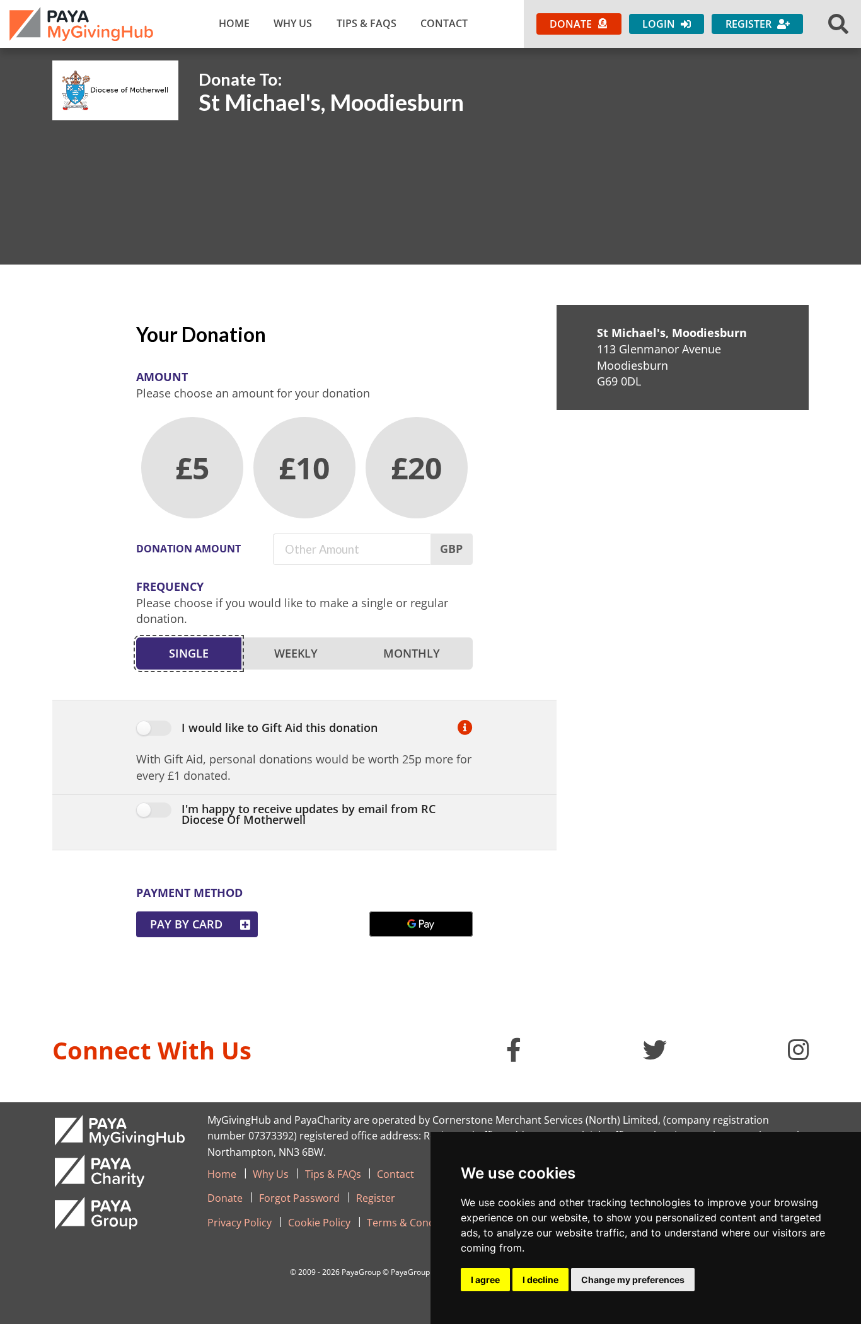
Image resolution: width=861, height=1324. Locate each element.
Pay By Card (186, 924)
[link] (81, 24)
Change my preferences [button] (633, 1279)
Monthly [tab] (411, 653)
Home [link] (234, 23)
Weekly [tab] (296, 653)
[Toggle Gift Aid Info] (465, 729)
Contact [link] (444, 23)
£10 (304, 467)
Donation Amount (188, 549)
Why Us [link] (293, 23)
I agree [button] (485, 1279)
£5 (192, 467)
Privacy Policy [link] (239, 1223)
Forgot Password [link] (299, 1198)
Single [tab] (189, 653)
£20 (416, 467)
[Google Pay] (421, 924)
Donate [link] (225, 1198)
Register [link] (375, 1198)
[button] (838, 24)
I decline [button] (540, 1279)
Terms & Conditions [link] (414, 1223)
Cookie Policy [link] (319, 1223)
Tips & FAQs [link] (366, 23)
